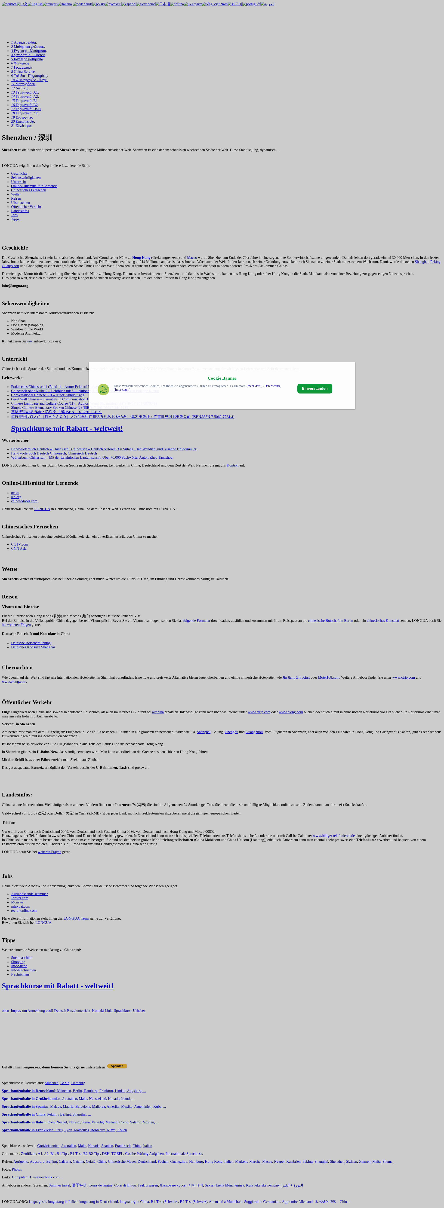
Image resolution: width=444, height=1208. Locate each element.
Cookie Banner (222, 378)
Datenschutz (272, 386)
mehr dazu (254, 386)
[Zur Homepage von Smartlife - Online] (103, 390)
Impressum (122, 389)
